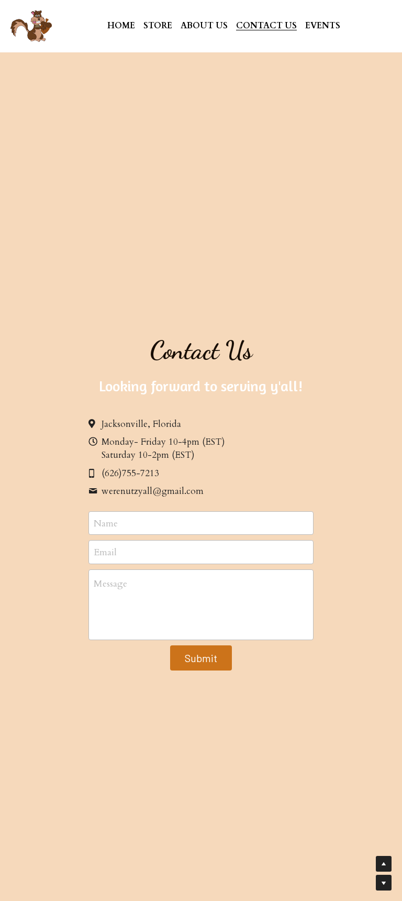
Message (110, 583)
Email (105, 552)
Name (106, 523)
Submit (201, 658)
